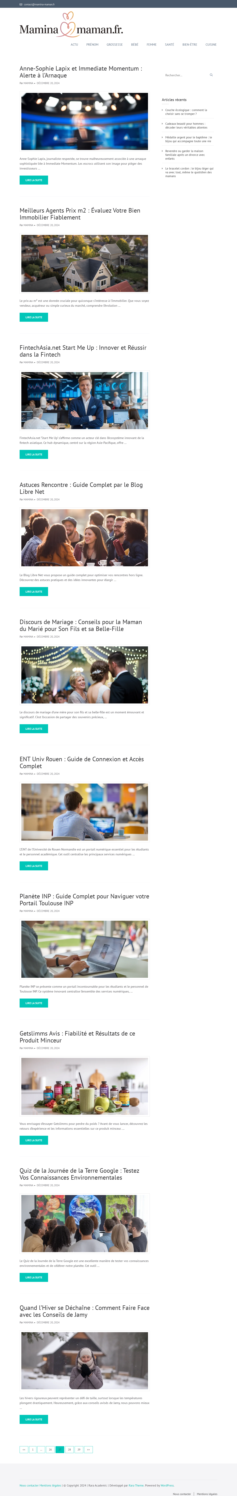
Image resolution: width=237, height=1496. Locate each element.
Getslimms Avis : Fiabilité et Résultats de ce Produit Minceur (77, 1037)
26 (51, 1449)
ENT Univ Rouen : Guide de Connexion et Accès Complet (82, 762)
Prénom (92, 45)
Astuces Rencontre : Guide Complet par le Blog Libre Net (81, 488)
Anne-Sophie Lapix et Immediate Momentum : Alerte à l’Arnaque (81, 72)
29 (80, 1449)
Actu (74, 45)
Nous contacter (29, 1485)
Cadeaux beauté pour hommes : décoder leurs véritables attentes (186, 125)
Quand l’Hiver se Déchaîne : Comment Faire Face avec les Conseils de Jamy (85, 1311)
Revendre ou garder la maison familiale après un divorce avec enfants (185, 155)
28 (70, 1449)
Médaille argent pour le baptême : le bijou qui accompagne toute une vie (188, 139)
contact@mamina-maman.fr (39, 4)
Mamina (28, 83)
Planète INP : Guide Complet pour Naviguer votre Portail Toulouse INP (84, 900)
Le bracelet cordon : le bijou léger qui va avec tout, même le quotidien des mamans (189, 172)
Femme (152, 45)
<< (24, 1449)
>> (88, 1449)
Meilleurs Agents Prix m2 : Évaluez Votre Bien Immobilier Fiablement (80, 214)
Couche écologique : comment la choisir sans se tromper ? (186, 112)
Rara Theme (136, 1485)
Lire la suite (34, 180)
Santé (169, 45)
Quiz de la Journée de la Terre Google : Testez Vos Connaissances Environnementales (79, 1174)
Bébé (134, 45)
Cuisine (211, 45)
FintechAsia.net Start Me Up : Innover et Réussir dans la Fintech (83, 351)
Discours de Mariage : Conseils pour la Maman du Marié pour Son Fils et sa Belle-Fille (81, 625)
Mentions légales (50, 1485)
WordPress (167, 1485)
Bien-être (190, 45)
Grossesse (115, 45)
